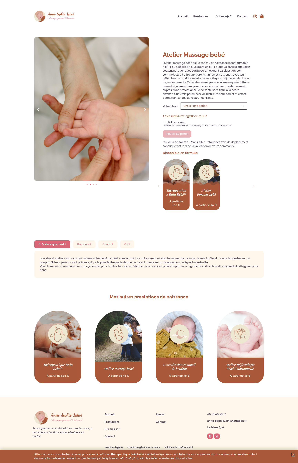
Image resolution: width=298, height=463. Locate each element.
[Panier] (262, 16)
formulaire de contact (61, 458)
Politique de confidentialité (179, 447)
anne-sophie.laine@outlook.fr (226, 420)
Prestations (200, 16)
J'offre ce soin (176, 122)
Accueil (183, 16)
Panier (160, 414)
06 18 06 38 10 (216, 414)
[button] (38, 109)
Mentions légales (114, 447)
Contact (242, 16)
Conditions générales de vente (143, 447)
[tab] (52, 244)
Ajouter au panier (177, 133)
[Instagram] (217, 436)
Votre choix (170, 106)
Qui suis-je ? (224, 16)
